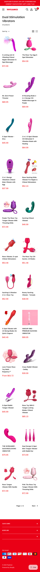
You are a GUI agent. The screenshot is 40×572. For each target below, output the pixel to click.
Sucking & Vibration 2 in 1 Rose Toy (9, 294)
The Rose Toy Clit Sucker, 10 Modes (28, 258)
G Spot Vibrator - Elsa (8, 138)
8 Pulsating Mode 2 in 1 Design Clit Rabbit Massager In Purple (29, 99)
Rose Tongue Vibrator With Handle (9, 486)
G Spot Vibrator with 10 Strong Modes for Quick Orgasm (9, 331)
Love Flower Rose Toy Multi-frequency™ (8, 369)
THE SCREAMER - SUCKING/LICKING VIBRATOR (9, 448)
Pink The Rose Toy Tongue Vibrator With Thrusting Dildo (29, 487)
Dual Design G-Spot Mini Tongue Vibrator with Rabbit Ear (29, 448)
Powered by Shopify (8, 567)
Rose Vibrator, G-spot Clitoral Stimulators (10, 258)
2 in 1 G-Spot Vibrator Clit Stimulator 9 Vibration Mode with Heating (30, 140)
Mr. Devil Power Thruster (8, 97)
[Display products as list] (37, 31)
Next (33, 506)
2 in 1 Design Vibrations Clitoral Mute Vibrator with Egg (8, 180)
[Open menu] (3, 9)
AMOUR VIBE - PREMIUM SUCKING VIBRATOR (29, 331)
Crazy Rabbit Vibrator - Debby (30, 368)
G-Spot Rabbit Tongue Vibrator (8, 406)
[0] (36, 9)
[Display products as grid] (33, 31)
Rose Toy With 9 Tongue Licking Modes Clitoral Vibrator (28, 408)
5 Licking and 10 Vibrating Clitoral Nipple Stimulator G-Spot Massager (9, 58)
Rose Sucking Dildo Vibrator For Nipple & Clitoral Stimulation (29, 179)
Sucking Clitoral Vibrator (28, 219)
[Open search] (27, 9)
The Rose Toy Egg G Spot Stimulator (29, 56)
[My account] (31, 9)
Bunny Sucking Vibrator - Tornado (28, 294)
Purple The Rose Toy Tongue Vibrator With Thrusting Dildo (9, 220)
